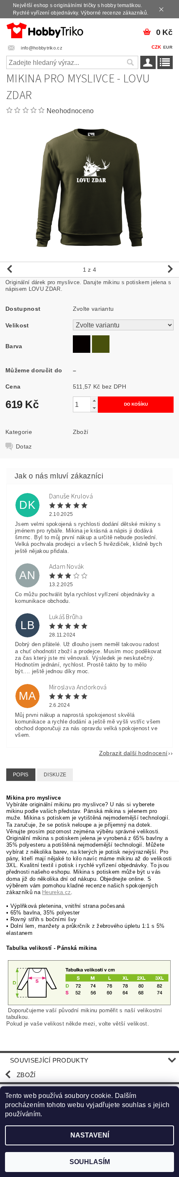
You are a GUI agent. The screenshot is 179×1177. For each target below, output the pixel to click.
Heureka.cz (56, 892)
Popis (21, 775)
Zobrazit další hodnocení (133, 753)
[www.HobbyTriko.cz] (44, 29)
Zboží (81, 432)
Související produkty (49, 1060)
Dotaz (24, 446)
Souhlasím (90, 1161)
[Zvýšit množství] (94, 400)
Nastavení (89, 1135)
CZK (157, 47)
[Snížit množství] (94, 408)
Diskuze (55, 775)
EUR (167, 47)
